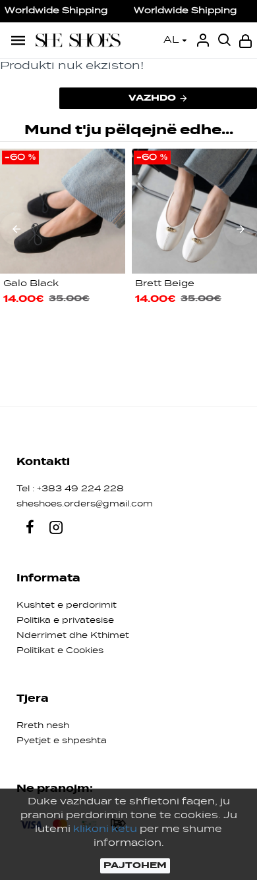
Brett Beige (164, 284)
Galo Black (31, 284)
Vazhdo (152, 98)
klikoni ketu (105, 829)
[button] (16, 228)
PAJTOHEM (135, 865)
